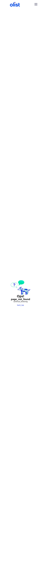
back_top (20, 305)
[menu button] (36, 4)
